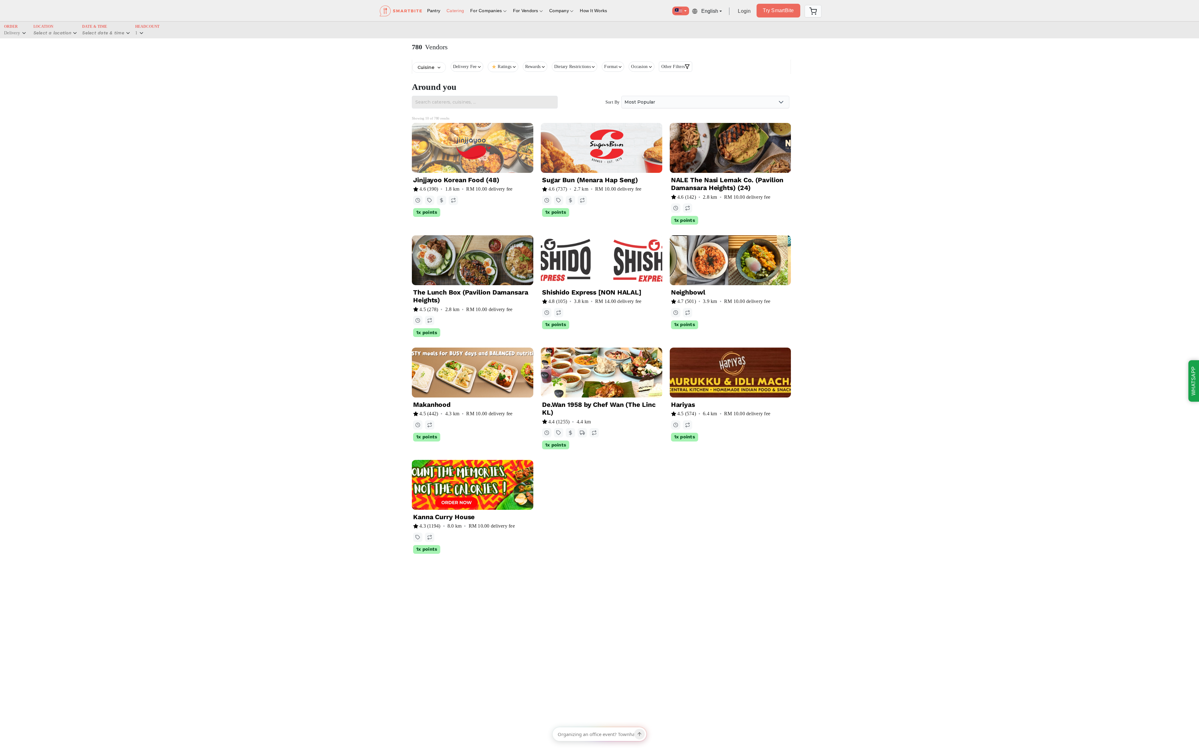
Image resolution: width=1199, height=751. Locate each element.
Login (744, 11)
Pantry (434, 10)
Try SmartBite (778, 10)
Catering (455, 10)
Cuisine (425, 67)
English (709, 11)
